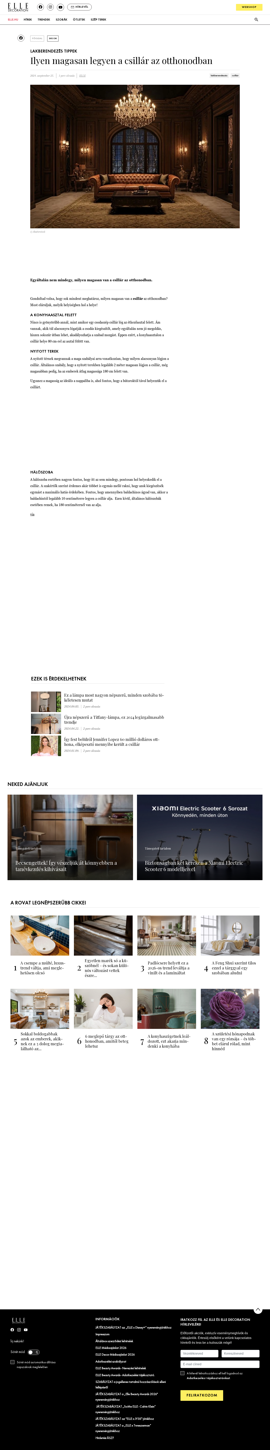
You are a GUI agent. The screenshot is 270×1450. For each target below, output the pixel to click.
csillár (235, 75)
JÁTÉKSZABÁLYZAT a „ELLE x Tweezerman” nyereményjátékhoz (123, 1428)
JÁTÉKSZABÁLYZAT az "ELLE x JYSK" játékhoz (124, 1419)
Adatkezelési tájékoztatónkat (208, 1378)
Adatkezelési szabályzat (110, 1361)
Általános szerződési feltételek (114, 1341)
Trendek (44, 19)
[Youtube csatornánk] (60, 7)
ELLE (82, 75)
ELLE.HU (13, 19)
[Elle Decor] (18, 7)
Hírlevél (82, 7)
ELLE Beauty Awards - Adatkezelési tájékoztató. (125, 1375)
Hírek (28, 19)
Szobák (61, 19)
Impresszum (102, 1334)
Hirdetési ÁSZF (104, 1438)
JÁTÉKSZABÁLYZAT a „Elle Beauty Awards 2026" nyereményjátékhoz (126, 1397)
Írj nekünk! (17, 1341)
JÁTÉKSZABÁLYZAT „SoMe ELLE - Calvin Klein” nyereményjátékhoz (125, 1409)
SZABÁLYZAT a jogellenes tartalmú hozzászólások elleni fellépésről (130, 1384)
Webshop (249, 7)
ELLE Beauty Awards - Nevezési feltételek (120, 1368)
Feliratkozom (201, 1395)
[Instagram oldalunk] (50, 7)
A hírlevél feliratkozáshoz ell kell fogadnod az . (215, 1376)
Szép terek (98, 19)
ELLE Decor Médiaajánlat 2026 (115, 1354)
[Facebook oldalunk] (40, 7)
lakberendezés (219, 75)
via (32, 514)
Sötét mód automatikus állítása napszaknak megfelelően (36, 1365)
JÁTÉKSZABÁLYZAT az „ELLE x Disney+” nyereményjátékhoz (133, 1327)
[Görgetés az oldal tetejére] (258, 1309)
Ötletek (79, 19)
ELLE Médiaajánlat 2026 (111, 1348)
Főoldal (37, 38)
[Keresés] (256, 19)
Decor (53, 38)
